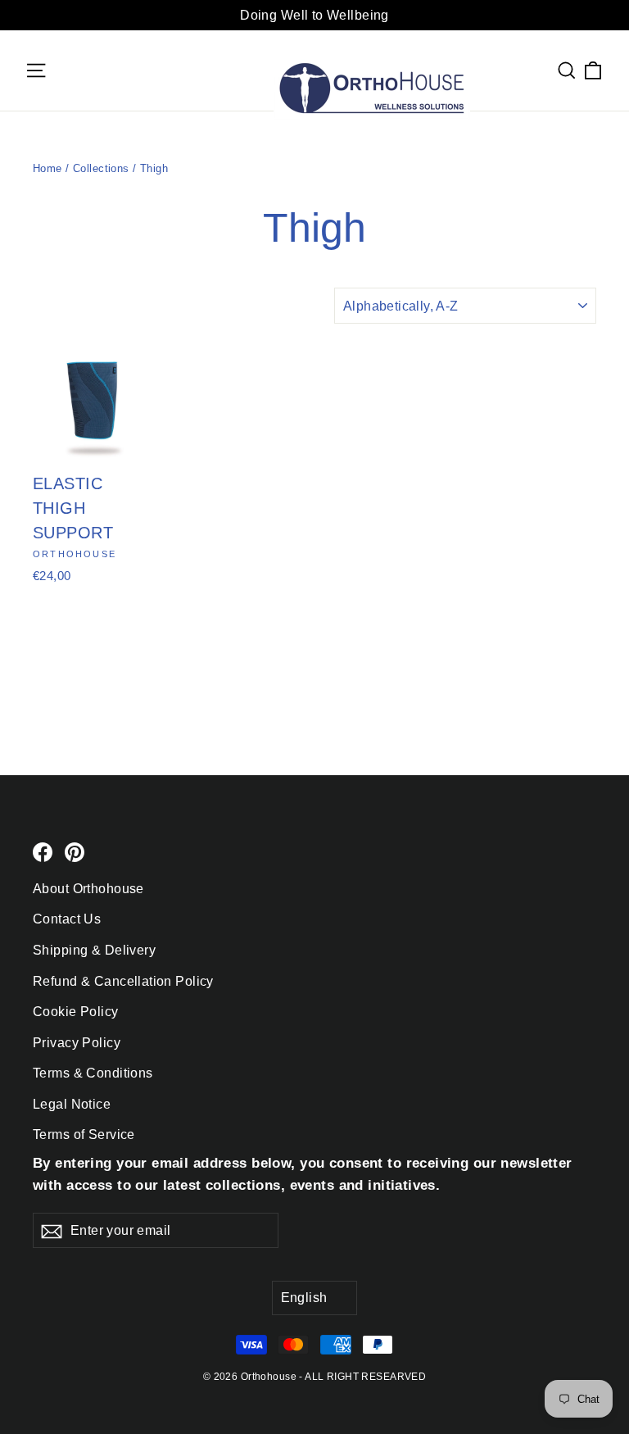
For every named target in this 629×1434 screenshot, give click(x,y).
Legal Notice (72, 1104)
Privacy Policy (76, 1043)
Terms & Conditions (93, 1073)
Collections (101, 168)
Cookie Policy (76, 1012)
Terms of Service (84, 1134)
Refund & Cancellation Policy (123, 981)
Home (47, 168)
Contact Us (67, 919)
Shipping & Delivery (94, 950)
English (304, 1298)
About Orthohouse (88, 889)
